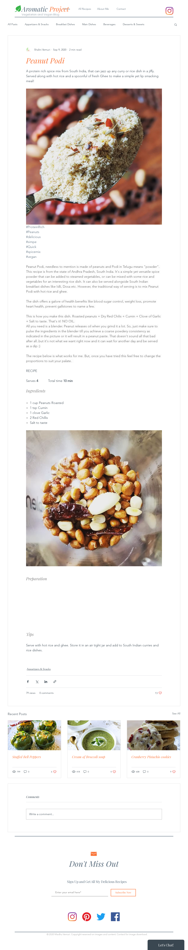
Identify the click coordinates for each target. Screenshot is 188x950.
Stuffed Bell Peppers (26, 757)
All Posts (12, 24)
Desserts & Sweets (133, 24)
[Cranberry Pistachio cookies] (153, 735)
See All (176, 713)
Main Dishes (89, 24)
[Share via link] (55, 681)
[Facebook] (115, 916)
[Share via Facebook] (28, 681)
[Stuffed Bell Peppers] (34, 735)
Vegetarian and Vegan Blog (40, 14)
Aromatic (45, 8)
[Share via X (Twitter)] (37, 681)
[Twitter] (101, 916)
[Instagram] (169, 11)
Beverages (109, 24)
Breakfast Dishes (65, 24)
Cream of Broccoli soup (88, 757)
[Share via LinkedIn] (46, 681)
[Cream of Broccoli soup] (94, 735)
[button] (175, 24)
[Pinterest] (86, 916)
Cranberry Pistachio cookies (151, 757)
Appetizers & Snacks (37, 24)
